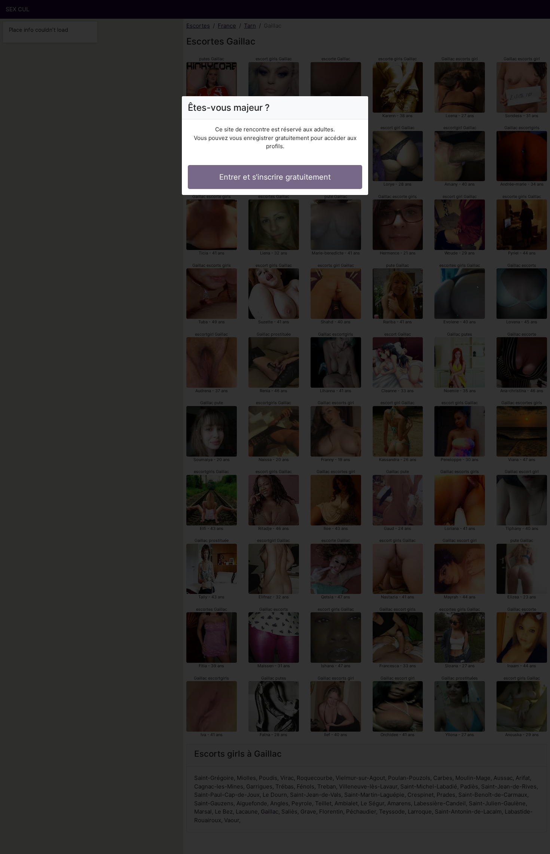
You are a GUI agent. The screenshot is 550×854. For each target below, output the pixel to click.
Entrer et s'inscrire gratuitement (275, 177)
